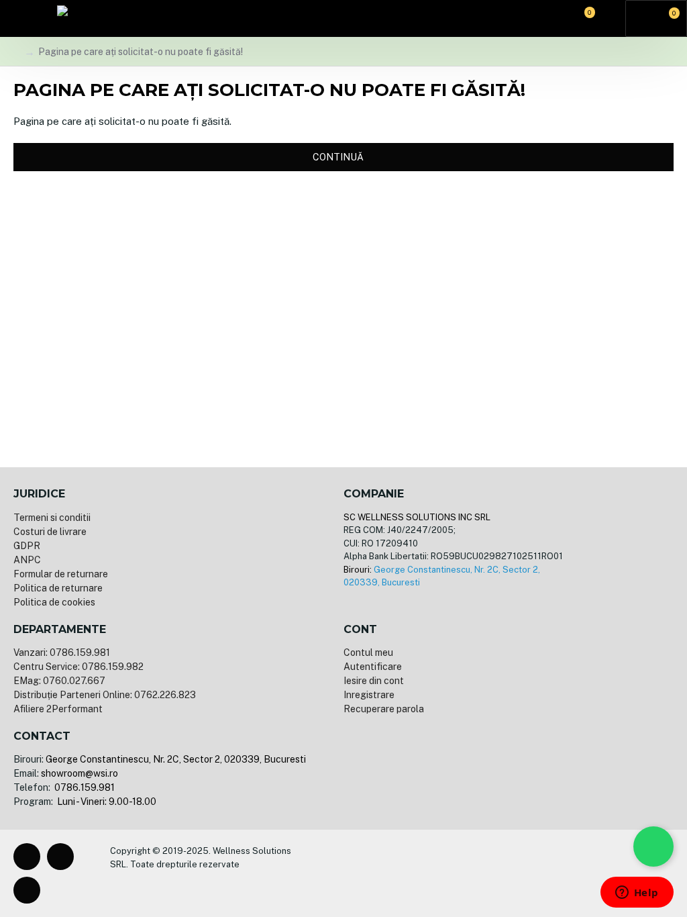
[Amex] (431, 873)
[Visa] (367, 873)
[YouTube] (26, 890)
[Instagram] (60, 856)
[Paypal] (410, 873)
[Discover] (452, 873)
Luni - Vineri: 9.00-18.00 (105, 801)
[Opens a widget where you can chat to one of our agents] (637, 893)
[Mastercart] (388, 873)
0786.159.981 (83, 787)
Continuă (338, 157)
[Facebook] (26, 856)
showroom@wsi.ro (79, 773)
